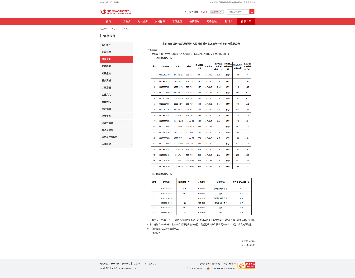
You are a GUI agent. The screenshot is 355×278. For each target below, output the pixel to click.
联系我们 (137, 264)
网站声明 (126, 264)
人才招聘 (214, 2)
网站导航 (104, 264)
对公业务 (143, 21)
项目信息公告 (249, 2)
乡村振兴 (160, 21)
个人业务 (126, 21)
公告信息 (125, 29)
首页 (108, 21)
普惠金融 (177, 21)
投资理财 (194, 21)
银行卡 (229, 21)
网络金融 (212, 21)
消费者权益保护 (226, 2)
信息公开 (246, 21)
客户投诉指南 (150, 264)
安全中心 (115, 264)
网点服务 (238, 2)
